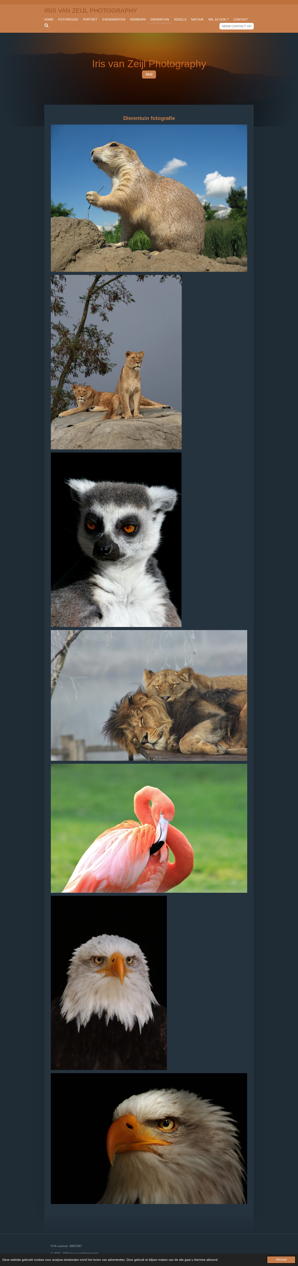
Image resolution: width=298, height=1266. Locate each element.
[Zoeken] (46, 25)
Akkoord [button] (281, 1259)
